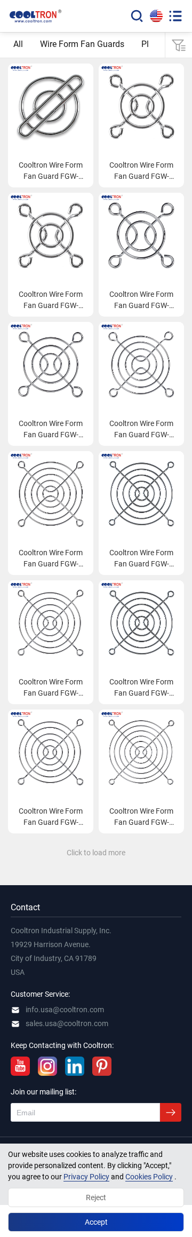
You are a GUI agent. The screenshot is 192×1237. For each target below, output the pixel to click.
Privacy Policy (86, 1176)
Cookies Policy (149, 1176)
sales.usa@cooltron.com (67, 1023)
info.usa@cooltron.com (65, 1009)
